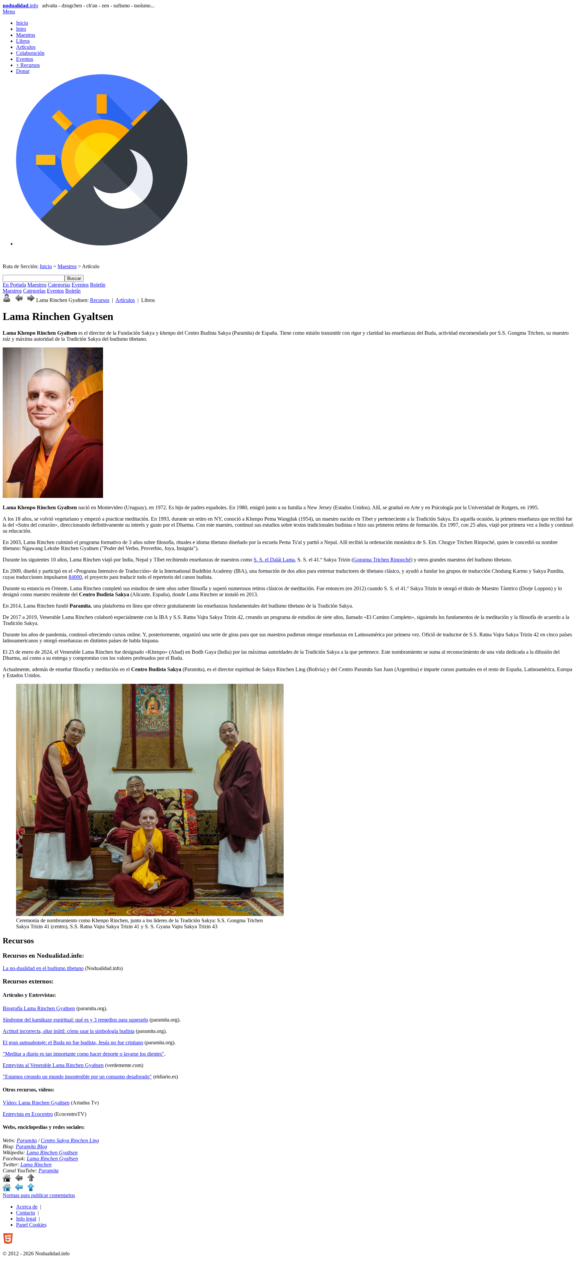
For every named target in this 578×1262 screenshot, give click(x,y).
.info (20, 5)
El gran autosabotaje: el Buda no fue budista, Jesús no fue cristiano (73, 1042)
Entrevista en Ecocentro (28, 1114)
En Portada (14, 285)
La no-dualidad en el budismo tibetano (43, 968)
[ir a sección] (19, 1180)
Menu (9, 11)
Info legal (26, 1219)
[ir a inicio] (7, 1180)
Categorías (34, 291)
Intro (21, 29)
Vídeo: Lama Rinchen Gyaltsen (36, 1103)
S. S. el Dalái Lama (274, 559)
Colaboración (30, 53)
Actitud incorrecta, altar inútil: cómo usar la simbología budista (68, 1031)
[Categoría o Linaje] (7, 300)
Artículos (25, 47)
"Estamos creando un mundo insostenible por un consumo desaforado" (77, 1076)
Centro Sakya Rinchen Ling (70, 1140)
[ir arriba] (31, 1180)
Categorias (59, 285)
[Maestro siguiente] (31, 300)
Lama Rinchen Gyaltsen (52, 1152)
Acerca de (26, 1207)
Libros (23, 41)
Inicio (22, 23)
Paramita (27, 1140)
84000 (75, 577)
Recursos (99, 300)
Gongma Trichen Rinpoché (382, 559)
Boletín (97, 285)
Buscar (74, 278)
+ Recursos (28, 65)
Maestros (25, 35)
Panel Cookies (31, 1225)
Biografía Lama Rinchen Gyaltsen (39, 1008)
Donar (22, 71)
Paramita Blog (31, 1146)
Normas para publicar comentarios (39, 1195)
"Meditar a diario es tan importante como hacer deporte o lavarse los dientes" (83, 1054)
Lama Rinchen (36, 1164)
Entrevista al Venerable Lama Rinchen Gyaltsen (53, 1065)
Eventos (24, 59)
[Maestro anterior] (19, 300)
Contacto (25, 1213)
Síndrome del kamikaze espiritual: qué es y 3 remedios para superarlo (75, 1020)
